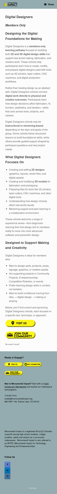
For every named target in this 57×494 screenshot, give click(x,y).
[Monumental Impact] (10, 4)
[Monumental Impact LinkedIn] (7, 470)
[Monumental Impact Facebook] (7, 464)
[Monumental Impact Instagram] (7, 476)
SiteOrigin (32, 488)
